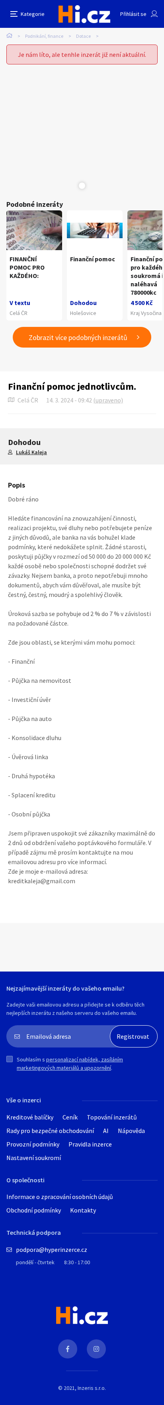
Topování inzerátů (112, 1117)
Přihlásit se (133, 13)
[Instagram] (96, 1348)
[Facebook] (67, 1348)
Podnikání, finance (44, 36)
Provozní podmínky (32, 1144)
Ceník (70, 1117)
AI (106, 1131)
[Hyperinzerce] (84, 14)
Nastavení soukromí (33, 1158)
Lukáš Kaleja (31, 452)
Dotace (83, 36)
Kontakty (83, 1210)
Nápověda (131, 1131)
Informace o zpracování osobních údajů (59, 1197)
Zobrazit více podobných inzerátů (78, 337)
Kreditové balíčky (29, 1117)
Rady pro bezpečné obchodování (50, 1131)
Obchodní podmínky (33, 1210)
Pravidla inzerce (90, 1144)
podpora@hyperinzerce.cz (51, 1249)
